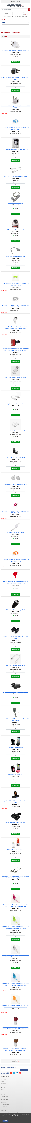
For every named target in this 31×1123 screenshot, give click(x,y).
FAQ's (2, 1077)
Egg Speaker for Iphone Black (15, 747)
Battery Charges (4, 1107)
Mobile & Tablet (10, 16)
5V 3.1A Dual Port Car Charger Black (15, 609)
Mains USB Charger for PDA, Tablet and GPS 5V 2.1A (15, 50)
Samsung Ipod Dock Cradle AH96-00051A (15, 822)
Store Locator (3, 1083)
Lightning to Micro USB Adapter (15, 849)
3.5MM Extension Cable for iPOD (15, 532)
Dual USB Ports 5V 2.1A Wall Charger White (15, 484)
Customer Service (4, 1092)
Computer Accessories (5, 1104)
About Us (3, 1089)
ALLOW (5, 1120)
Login (13, 1)
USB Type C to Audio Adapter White (15, 665)
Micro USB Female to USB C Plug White (15, 377)
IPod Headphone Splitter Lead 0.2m (15, 256)
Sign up (18, 1)
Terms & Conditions (4, 1084)
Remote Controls (4, 1106)
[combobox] (15, 25)
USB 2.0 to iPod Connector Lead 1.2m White (15, 176)
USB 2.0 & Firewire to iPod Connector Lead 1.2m (15, 149)
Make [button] (3, 22)
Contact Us (3, 1091)
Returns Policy (3, 1079)
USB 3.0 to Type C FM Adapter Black (15, 457)
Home (4, 16)
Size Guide (3, 1081)
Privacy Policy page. (6, 1116)
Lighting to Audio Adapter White (15, 404)
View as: (3, 36)
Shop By (3, 19)
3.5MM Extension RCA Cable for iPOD (15, 229)
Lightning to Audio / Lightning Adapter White (15, 430)
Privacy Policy (3, 1094)
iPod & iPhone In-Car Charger (15, 203)
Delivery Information (4, 1096)
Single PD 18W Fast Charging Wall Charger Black (15, 692)
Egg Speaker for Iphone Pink (15, 774)
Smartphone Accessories (10, 33)
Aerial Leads (3, 1100)
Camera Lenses (4, 1102)
